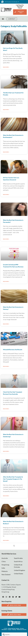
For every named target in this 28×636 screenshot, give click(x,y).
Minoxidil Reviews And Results (12, 349)
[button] (2, 18)
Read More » (6, 67)
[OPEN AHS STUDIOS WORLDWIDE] (18, 2)
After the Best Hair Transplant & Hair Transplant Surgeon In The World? (13, 479)
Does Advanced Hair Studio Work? (13, 612)
